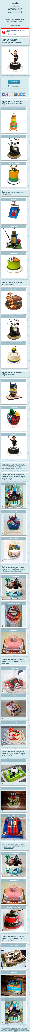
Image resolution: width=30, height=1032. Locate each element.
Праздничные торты (12, 21)
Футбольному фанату (14, 815)
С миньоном (13, 344)
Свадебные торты (19, 19)
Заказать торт (15, 14)
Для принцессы (14, 630)
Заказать (14, 81)
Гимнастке (14, 199)
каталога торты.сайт (8, 465)
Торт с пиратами (14, 576)
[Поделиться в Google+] (6, 94)
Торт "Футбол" (13, 788)
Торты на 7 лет (8, 375)
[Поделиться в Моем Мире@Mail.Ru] (15, 94)
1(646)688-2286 (15, 9)
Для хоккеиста (14, 668)
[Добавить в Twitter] (21, 94)
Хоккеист (13, 434)
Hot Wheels (14, 972)
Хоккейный (14, 722)
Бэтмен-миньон (13, 380)
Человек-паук (13, 511)
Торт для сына (14, 538)
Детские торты (10, 19)
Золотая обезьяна (14, 163)
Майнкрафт (13, 484)
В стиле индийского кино (14, 109)
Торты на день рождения (12, 104)
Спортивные (7, 194)
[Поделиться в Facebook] (3, 94)
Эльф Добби (13, 289)
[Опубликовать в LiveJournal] (12, 94)
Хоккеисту (14, 695)
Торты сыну (7, 479)
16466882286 (11, 467)
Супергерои (14, 407)
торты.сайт (4, 1030)
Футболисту (13, 761)
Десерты (20, 21)
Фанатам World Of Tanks (13, 907)
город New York (15, 6)
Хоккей (5, 663)
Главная (12, 25)
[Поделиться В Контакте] (24, 94)
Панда (13, 136)
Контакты (17, 25)
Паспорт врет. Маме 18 (13, 603)
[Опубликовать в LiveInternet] (9, 94)
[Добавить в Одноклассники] (18, 94)
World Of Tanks (14, 945)
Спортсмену (13, 226)
